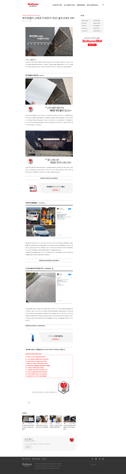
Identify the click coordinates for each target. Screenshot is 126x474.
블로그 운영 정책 (26, 458)
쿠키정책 (44, 458)
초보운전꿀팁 (97, 20)
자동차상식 (84, 28)
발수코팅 (84, 23)
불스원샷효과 (85, 20)
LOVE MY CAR (57, 5)
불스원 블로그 (29, 439)
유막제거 (84, 25)
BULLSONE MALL (92, 5)
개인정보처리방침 (36, 458)
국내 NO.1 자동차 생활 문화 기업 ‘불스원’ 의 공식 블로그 (37, 444)
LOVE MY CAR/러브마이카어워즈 (31, 15)
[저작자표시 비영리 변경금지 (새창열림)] (33, 402)
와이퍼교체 (84, 30)
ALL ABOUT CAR (69, 5)
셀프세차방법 (97, 23)
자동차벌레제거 (97, 30)
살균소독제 (96, 28)
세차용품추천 (97, 25)
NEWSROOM (81, 5)
